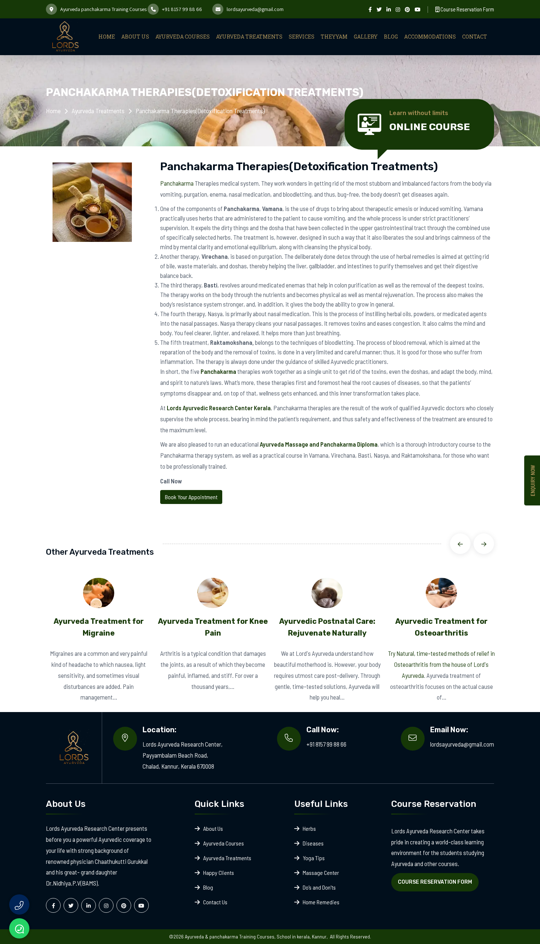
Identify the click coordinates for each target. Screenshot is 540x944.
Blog (391, 36)
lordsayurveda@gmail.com (255, 9)
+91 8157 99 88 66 (182, 9)
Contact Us (215, 901)
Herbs (309, 828)
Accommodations (430, 36)
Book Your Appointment (191, 496)
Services (301, 36)
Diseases (313, 843)
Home (106, 36)
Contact (474, 36)
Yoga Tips (314, 857)
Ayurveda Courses (182, 36)
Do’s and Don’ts (319, 887)
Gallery (366, 36)
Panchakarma (177, 183)
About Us (135, 36)
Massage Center (321, 872)
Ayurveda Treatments (249, 36)
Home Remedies (321, 901)
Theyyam (334, 36)
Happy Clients (218, 872)
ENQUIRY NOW (532, 480)
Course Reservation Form (466, 9)
